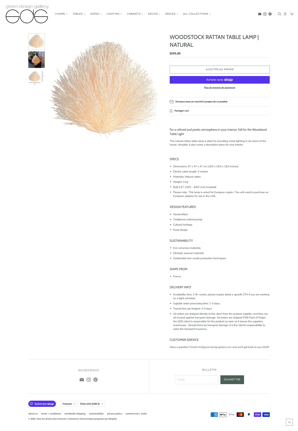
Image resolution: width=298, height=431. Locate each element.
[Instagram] (264, 14)
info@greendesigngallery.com (214, 347)
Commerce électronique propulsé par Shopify (92, 418)
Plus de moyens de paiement (219, 87)
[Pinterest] (270, 14)
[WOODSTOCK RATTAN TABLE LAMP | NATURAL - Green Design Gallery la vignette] (36, 41)
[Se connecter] (285, 14)
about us (33, 413)
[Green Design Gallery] (27, 14)
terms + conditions (51, 413)
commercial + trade (136, 413)
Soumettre (232, 379)
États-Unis (90, 403)
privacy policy (114, 413)
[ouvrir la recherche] (279, 14)
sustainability (96, 413)
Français (67, 403)
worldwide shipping (75, 413)
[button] (289, 422)
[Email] (259, 14)
